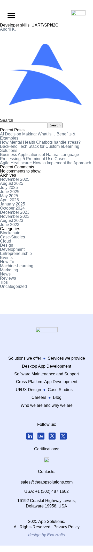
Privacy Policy (66, 527)
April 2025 (9, 200)
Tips (4, 282)
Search (6, 120)
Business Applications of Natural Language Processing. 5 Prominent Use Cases (39, 156)
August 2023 (11, 220)
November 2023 (14, 216)
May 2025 (9, 196)
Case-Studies (12, 237)
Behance (41, 436)
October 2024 (12, 208)
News (5, 274)
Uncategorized (13, 286)
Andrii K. (8, 29)
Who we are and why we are (47, 405)
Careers (39, 397)
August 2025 (11, 183)
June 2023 (9, 224)
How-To (7, 262)
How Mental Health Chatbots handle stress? (40, 142)
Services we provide (66, 358)
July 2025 (9, 187)
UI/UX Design (28, 389)
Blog (57, 397)
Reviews (8, 278)
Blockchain (10, 233)
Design (6, 245)
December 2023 (14, 212)
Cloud (5, 241)
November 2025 (14, 179)
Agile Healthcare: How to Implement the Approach (45, 163)
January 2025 (12, 204)
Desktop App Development (46, 366)
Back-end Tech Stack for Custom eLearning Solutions (39, 148)
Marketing (9, 270)
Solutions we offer (24, 358)
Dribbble (52, 436)
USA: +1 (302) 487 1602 (46, 491)
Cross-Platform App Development (46, 382)
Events (6, 257)
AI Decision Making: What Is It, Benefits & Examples (37, 136)
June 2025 (9, 191)
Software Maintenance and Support (46, 374)
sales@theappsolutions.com (47, 482)
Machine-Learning (16, 266)
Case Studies (60, 389)
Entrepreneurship (16, 253)
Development (12, 249)
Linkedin (30, 436)
